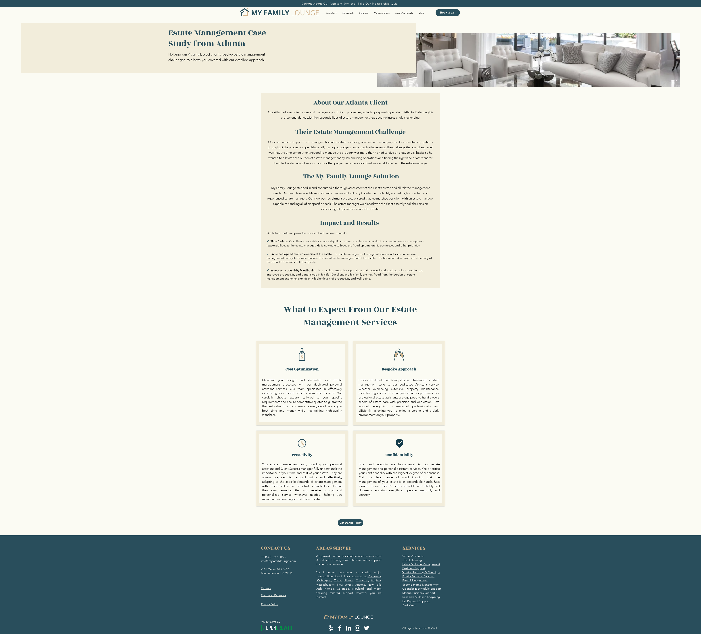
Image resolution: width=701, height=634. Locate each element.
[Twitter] (366, 628)
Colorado (362, 580)
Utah (319, 588)
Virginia (376, 580)
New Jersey (345, 584)
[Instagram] (357, 628)
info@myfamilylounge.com (278, 561)
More (412, 605)
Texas (337, 580)
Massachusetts (325, 584)
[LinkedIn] (348, 628)
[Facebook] (339, 628)
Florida (329, 588)
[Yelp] (330, 628)
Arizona (360, 584)
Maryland (358, 588)
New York (374, 584)
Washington (323, 580)
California (374, 576)
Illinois (348, 580)
